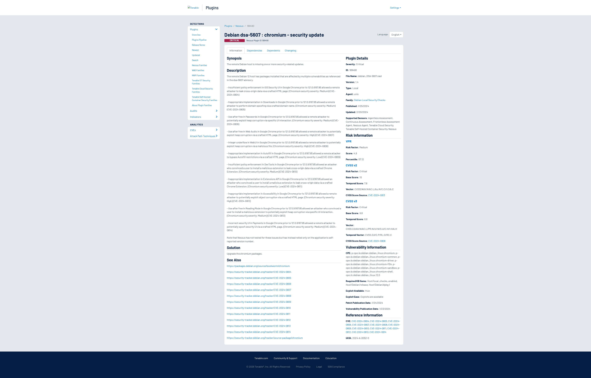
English (396, 34)
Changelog (290, 50)
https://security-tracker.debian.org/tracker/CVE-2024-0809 (259, 301)
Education (331, 358)
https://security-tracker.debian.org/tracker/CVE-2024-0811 (258, 313)
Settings (394, 7)
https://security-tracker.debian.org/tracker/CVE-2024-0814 (259, 331)
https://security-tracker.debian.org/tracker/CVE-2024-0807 (259, 289)
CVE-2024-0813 (376, 195)
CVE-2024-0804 (360, 321)
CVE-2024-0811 (378, 328)
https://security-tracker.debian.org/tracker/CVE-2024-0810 (259, 307)
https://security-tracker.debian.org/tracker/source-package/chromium (265, 337)
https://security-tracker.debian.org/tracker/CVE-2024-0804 (259, 271)
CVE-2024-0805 (378, 321)
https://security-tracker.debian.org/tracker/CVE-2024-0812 (259, 319)
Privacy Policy (303, 366)
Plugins (212, 7)
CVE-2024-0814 (378, 331)
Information (235, 50)
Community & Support (285, 358)
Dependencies (254, 50)
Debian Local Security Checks (369, 100)
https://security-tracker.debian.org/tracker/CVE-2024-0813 (259, 325)
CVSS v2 (351, 165)
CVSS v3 (351, 201)
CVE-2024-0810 (360, 328)
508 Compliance (336, 366)
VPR (348, 141)
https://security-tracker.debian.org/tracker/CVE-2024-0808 (259, 295)
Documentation (311, 358)
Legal (319, 366)
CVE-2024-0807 (360, 324)
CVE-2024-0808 (376, 240)
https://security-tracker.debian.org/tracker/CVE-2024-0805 (259, 277)
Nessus (239, 25)
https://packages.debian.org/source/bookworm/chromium (258, 265)
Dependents (273, 50)
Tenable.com (261, 358)
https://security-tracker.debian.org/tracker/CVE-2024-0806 (259, 283)
